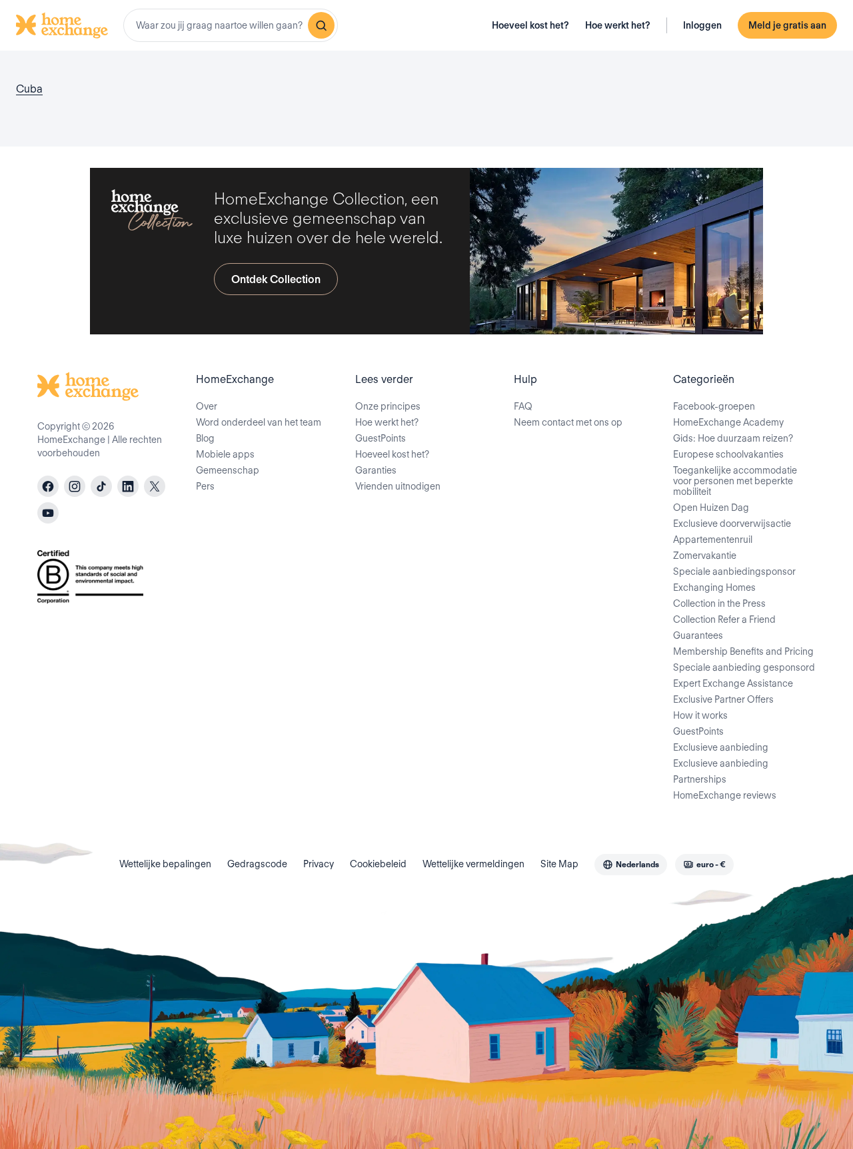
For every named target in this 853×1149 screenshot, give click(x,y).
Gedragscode (257, 864)
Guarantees (698, 635)
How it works (700, 715)
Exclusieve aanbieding (720, 747)
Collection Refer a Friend (724, 619)
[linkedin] (128, 486)
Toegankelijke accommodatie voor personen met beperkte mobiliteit (735, 481)
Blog (205, 438)
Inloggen (702, 25)
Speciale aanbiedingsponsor (734, 571)
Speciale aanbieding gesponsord (744, 667)
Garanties (376, 470)
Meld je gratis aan (787, 25)
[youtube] (48, 513)
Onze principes (388, 406)
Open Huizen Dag (711, 507)
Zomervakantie (704, 555)
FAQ (523, 406)
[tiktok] (101, 486)
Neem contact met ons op (568, 422)
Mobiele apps (225, 454)
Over (206, 406)
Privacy (318, 864)
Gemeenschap (227, 470)
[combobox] (230, 25)
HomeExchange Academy (728, 422)
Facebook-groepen (714, 406)
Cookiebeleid (378, 864)
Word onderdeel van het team (258, 422)
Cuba (29, 89)
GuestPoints (380, 438)
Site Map (559, 864)
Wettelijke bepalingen (165, 864)
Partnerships (699, 779)
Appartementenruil (712, 539)
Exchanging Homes (714, 587)
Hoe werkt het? (617, 25)
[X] (154, 486)
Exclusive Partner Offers (723, 699)
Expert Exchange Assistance (733, 683)
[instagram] (74, 486)
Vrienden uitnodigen (397, 486)
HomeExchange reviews (724, 795)
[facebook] (48, 486)
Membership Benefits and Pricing (743, 651)
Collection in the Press (719, 603)
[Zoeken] (321, 25)
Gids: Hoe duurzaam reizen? (733, 438)
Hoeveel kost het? (530, 25)
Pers (205, 486)
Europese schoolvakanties (728, 454)
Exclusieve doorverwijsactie (732, 523)
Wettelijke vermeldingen (473, 864)
